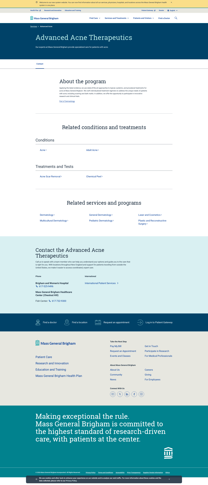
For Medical (158, 356)
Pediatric (100, 220)
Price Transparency (134, 472)
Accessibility (120, 472)
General (100, 215)
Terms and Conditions (105, 472)
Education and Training (73, 10)
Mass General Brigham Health (59, 376)
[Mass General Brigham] (44, 18)
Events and (120, 356)
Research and (52, 363)
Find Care (93, 18)
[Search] (176, 18)
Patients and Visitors (142, 18)
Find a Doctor (164, 18)
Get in (151, 346)
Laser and (149, 215)
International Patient (100, 283)
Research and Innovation (52, 10)
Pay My (115, 346)
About (115, 369)
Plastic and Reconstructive (152, 222)
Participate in (157, 351)
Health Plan (34, 10)
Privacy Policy (71, 481)
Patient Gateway (147, 10)
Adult (92, 150)
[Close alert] (171, 2)
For (152, 379)
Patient (44, 357)
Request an (123, 351)
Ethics (168, 472)
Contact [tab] (39, 64)
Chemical (93, 176)
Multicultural (53, 220)
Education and (51, 369)
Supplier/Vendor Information (153, 472)
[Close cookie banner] (169, 479)
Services (33, 26)
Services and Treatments (115, 18)
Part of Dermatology (67, 101)
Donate (161, 10)
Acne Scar (50, 176)
